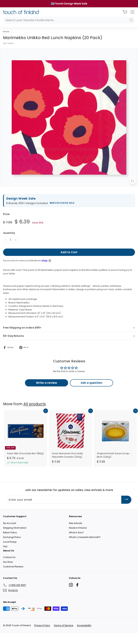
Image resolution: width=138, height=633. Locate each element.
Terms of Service (63, 625)
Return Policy (10, 532)
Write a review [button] (46, 383)
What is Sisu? (76, 532)
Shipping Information (14, 527)
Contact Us (9, 557)
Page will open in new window (71, 585)
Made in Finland (78, 527)
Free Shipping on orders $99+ (22, 327)
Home (6, 31)
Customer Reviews (13, 566)
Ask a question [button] (91, 383)
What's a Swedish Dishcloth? (85, 537)
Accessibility (84, 625)
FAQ (5, 546)
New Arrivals (75, 523)
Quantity (9, 233)
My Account (9, 523)
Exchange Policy (12, 537)
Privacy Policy (42, 625)
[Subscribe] (126, 500)
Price (6, 214)
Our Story (8, 561)
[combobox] (69, 20)
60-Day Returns (13, 336)
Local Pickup (10, 541)
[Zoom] (132, 181)
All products (34, 404)
